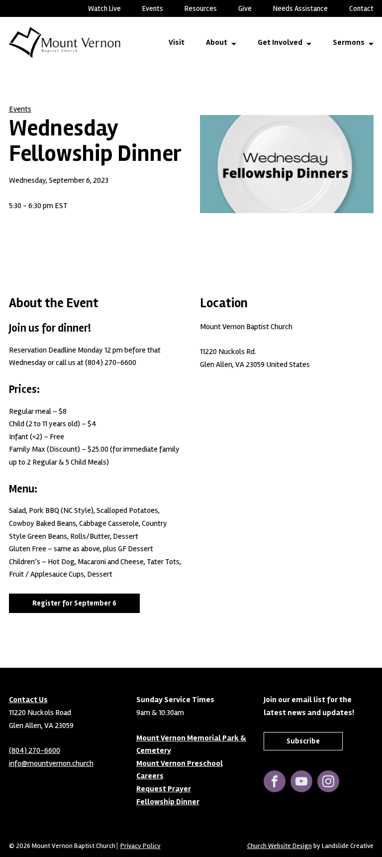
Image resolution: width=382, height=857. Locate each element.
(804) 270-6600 (34, 750)
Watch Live (104, 8)
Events (152, 8)
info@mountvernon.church (51, 763)
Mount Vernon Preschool (179, 763)
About (216, 42)
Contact (361, 8)
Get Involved (280, 42)
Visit (177, 42)
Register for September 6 (74, 603)
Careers (150, 776)
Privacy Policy (140, 846)
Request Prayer (163, 789)
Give (245, 8)
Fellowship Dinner (167, 802)
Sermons (349, 42)
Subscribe (303, 740)
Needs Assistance (300, 8)
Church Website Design (279, 846)
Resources (201, 8)
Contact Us (28, 700)
